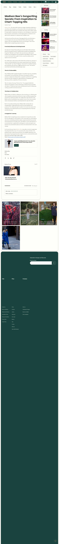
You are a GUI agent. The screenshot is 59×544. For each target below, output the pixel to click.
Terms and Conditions (5, 316)
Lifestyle (14, 7)
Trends (20, 7)
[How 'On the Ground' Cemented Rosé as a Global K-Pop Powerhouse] (12, 170)
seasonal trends (46, 56)
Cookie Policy (4, 321)
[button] (55, 2)
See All (36, 164)
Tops (12, 321)
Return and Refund (5, 309)
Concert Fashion (46, 63)
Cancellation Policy (5, 314)
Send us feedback (25, 314)
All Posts (5, 7)
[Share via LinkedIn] (10, 158)
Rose (49, 54)
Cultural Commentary (47, 60)
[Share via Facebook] (5, 158)
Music (6, 152)
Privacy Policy (4, 319)
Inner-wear (13, 316)
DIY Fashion (45, 65)
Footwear (13, 309)
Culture (30, 7)
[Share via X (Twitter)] (8, 158)
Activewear (13, 314)
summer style (45, 58)
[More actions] (36, 13)
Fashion (24, 7)
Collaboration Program (26, 309)
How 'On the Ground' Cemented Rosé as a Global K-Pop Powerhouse (10, 178)
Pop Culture (7, 154)
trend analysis (53, 56)
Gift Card (13, 326)
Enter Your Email (33, 260)
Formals (13, 324)
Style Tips (51, 58)
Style (23, 217)
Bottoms (13, 319)
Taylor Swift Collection (15, 329)
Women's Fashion (7, 219)
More (35, 7)
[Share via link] (13, 158)
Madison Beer (7, 151)
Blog (10, 7)
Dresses (44, 54)
